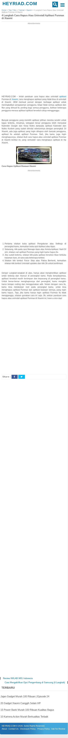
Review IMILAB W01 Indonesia (18, 678)
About (4, 729)
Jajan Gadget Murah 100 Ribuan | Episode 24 (24, 696)
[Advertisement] (34, 59)
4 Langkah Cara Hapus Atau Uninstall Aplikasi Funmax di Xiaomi (33, 17)
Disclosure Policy (28, 729)
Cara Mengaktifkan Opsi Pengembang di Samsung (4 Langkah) (35, 682)
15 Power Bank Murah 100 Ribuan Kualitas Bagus (27, 709)
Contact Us (13, 729)
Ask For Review (58, 729)
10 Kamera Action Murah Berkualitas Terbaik (24, 716)
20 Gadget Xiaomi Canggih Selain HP (20, 703)
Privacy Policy (43, 729)
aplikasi (62, 96)
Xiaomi (15, 99)
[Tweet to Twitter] (21, 377)
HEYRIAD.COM (19, 3)
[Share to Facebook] (14, 377)
